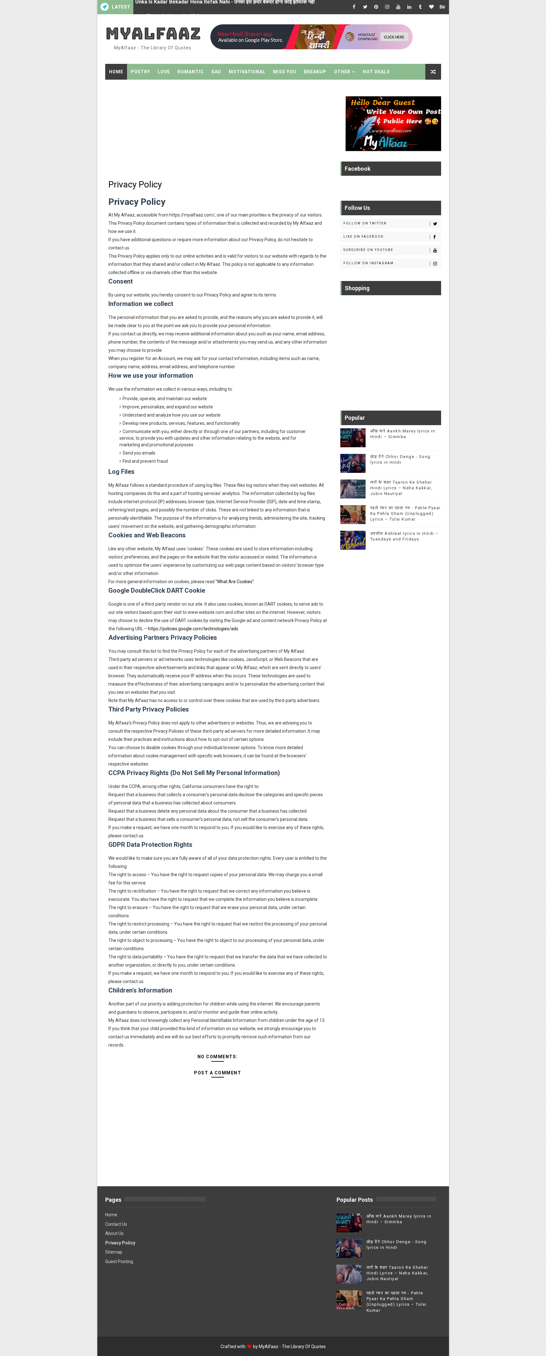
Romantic (191, 71)
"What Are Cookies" (234, 581)
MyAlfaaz (153, 33)
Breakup (315, 71)
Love (164, 71)
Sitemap (113, 1252)
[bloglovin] (431, 7)
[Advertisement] (217, 130)
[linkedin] (409, 7)
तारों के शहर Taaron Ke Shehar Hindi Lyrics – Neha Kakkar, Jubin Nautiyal (401, 488)
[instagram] (387, 7)
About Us (114, 1233)
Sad (216, 71)
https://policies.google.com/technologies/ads (193, 628)
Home (116, 71)
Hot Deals (376, 71)
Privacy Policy (120, 1242)
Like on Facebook (363, 236)
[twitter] (365, 7)
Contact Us (116, 1224)
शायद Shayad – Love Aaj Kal (166, 7)
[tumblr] (420, 7)
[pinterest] (376, 7)
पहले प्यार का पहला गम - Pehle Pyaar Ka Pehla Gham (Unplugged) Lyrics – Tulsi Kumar (405, 513)
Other (342, 71)
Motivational (247, 71)
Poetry (140, 71)
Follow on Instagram (368, 263)
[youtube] (398, 7)
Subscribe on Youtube (368, 250)
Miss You (284, 71)
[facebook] (354, 7)
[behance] (442, 7)
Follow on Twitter (364, 223)
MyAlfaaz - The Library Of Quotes (292, 1346)
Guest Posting (119, 1261)
